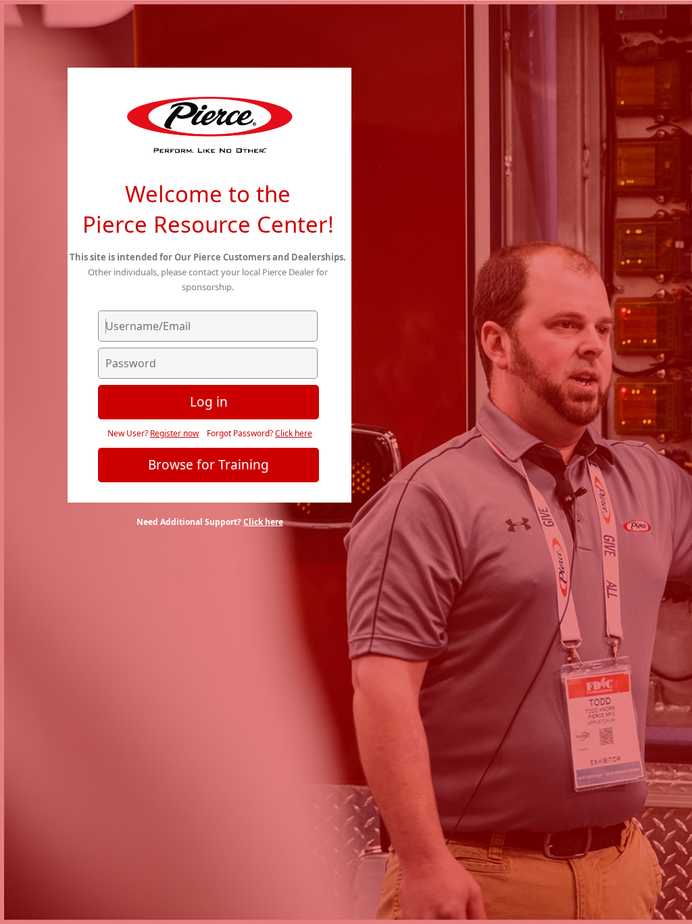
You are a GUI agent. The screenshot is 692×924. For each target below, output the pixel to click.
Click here (293, 433)
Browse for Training (208, 464)
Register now (174, 433)
